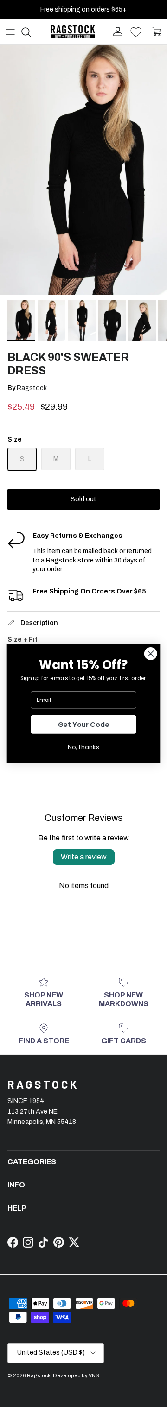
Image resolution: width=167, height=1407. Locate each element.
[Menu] (10, 32)
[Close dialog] (150, 653)
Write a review (84, 857)
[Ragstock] (73, 31)
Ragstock (32, 388)
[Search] (30, 32)
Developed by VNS (76, 1375)
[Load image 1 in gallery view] (83, 170)
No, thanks (83, 747)
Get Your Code (83, 724)
